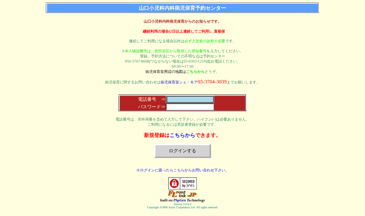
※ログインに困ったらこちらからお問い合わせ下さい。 (182, 170)
